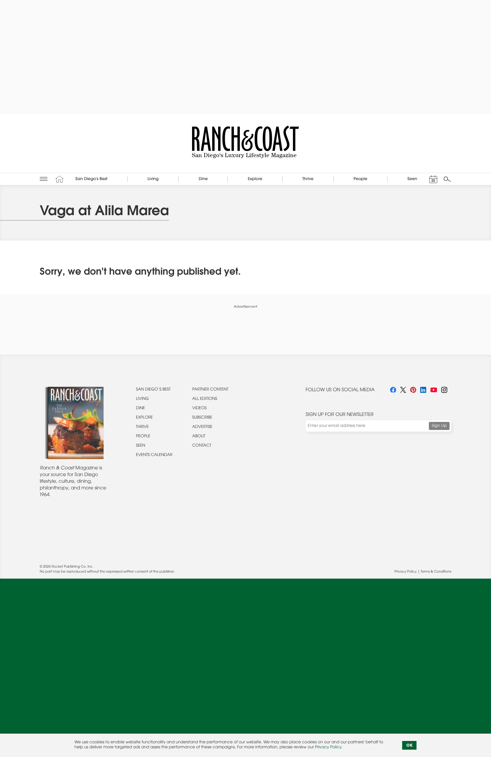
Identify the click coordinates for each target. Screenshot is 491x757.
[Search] (447, 179)
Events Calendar (154, 455)
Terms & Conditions (436, 572)
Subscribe (202, 418)
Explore (144, 418)
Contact (201, 446)
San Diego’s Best (153, 390)
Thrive (142, 427)
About (198, 437)
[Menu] (43, 179)
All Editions (204, 399)
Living (142, 399)
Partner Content (210, 390)
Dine (140, 409)
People (143, 437)
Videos (199, 409)
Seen (140, 446)
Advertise (202, 427)
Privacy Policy (405, 572)
